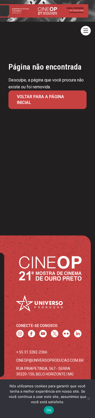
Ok (48, 410)
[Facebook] (31, 334)
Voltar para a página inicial (40, 99)
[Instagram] (20, 334)
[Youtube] (43, 334)
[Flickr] (66, 334)
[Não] (88, 398)
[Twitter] (54, 334)
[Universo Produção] (39, 305)
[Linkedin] (78, 334)
